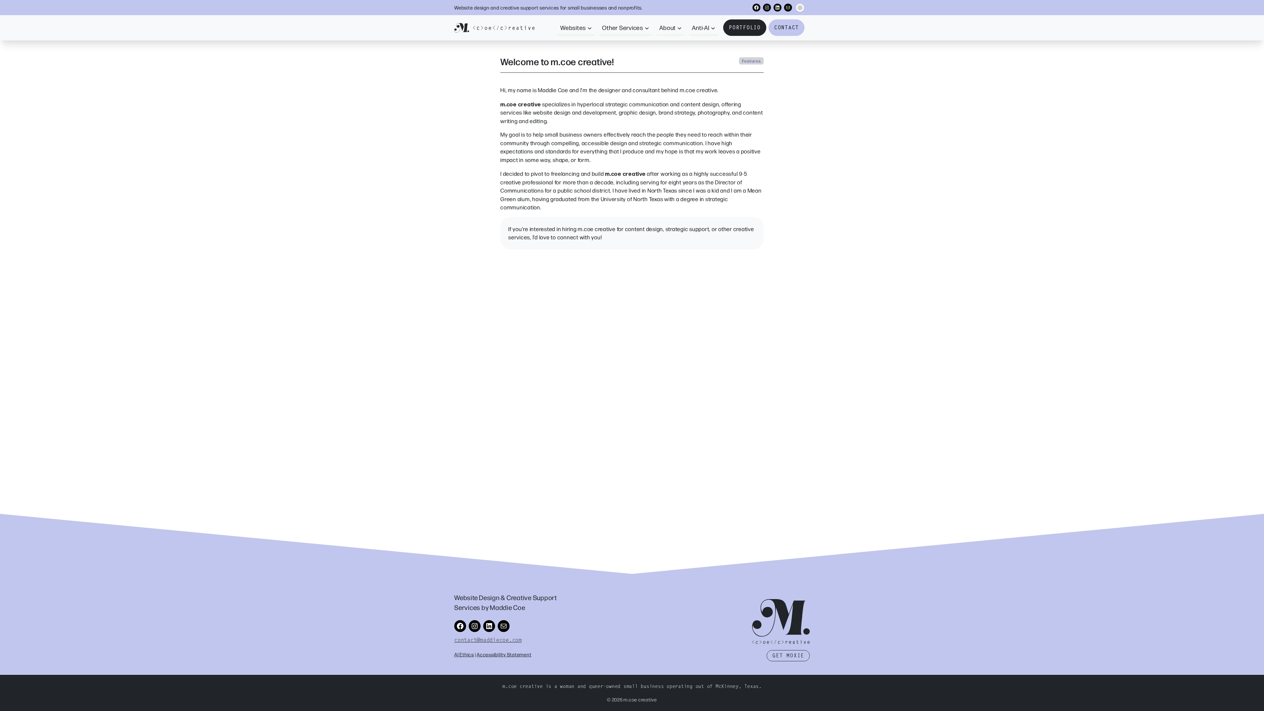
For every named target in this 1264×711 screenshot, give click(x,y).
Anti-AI (700, 27)
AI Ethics (464, 654)
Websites (573, 27)
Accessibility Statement (504, 654)
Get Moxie (788, 655)
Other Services (622, 27)
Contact (786, 27)
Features (751, 61)
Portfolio (745, 27)
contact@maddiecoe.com (488, 640)
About (667, 27)
